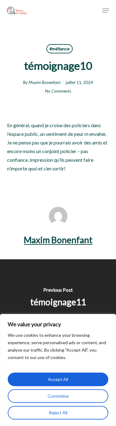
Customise (58, 396)
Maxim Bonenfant (45, 82)
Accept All (58, 379)
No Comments (58, 91)
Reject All (58, 412)
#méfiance (59, 48)
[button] (105, 10)
